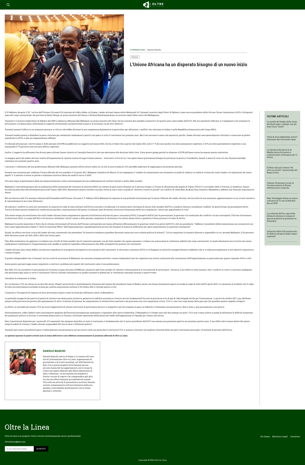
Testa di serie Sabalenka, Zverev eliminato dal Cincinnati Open (282, 138)
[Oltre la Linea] (153, 5)
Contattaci (295, 436)
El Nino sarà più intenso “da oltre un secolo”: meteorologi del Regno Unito (282, 170)
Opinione (134, 57)
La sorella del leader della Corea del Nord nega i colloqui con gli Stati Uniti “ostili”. (282, 124)
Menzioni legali (280, 436)
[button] (8, 5)
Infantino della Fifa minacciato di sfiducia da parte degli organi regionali (282, 234)
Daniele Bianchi (154, 50)
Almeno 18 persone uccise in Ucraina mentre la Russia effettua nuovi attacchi (280, 185)
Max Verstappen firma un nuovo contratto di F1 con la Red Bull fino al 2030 (282, 200)
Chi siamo (265, 436)
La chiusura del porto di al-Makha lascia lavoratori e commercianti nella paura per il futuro (282, 153)
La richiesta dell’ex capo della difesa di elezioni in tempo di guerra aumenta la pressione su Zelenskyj (282, 217)
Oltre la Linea (160, 460)
